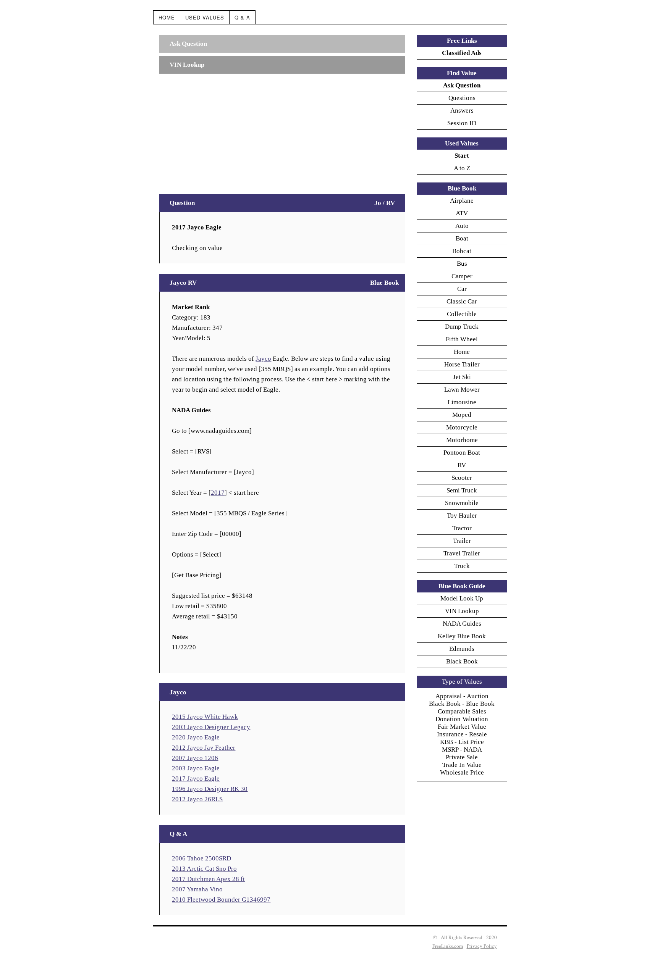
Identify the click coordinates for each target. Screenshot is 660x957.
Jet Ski (462, 377)
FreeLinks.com (447, 945)
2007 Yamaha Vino (197, 889)
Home (167, 17)
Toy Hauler (462, 515)
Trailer (462, 540)
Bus (462, 263)
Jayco (263, 358)
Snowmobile (462, 503)
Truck (462, 566)
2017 (218, 492)
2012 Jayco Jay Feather (203, 747)
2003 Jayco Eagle (196, 768)
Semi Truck (461, 490)
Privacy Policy (482, 945)
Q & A (242, 17)
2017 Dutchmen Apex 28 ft (208, 879)
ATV (462, 213)
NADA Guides (462, 623)
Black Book (462, 661)
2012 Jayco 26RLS (197, 799)
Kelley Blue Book (462, 636)
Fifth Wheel (462, 339)
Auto (462, 225)
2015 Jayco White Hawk (205, 716)
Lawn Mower (462, 389)
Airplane (462, 200)
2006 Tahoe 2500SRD (201, 858)
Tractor (462, 528)
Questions (462, 98)
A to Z (462, 168)
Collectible (462, 314)
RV (462, 465)
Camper (461, 276)
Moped (461, 414)
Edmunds (461, 648)
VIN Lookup (462, 611)
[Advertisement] (282, 130)
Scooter (461, 477)
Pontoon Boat (461, 452)
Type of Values (462, 681)
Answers (462, 110)
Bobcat (461, 251)
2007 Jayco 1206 (195, 758)
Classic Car (461, 301)
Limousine (462, 402)
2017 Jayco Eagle (196, 778)
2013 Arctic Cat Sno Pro (204, 868)
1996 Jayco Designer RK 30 (209, 788)
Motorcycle (461, 427)
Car (462, 288)
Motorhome (462, 440)
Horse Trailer (462, 364)
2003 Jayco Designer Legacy (211, 727)
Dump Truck (462, 326)
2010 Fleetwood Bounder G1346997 (221, 899)
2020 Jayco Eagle (196, 737)
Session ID (461, 123)
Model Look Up (461, 598)
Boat (462, 238)
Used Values (204, 17)
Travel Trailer (461, 553)
